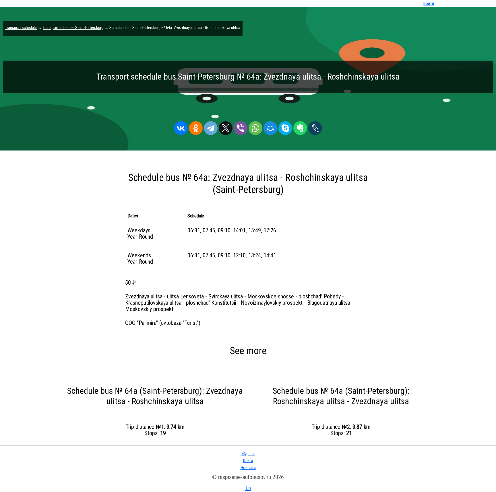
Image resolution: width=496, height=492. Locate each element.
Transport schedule (21, 27)
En (248, 488)
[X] (225, 126)
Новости (248, 467)
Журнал (248, 453)
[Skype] (285, 126)
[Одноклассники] (196, 126)
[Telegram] (211, 126)
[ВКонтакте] (181, 126)
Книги (248, 460)
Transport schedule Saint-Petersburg (73, 27)
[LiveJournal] (315, 126)
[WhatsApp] (255, 126)
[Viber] (240, 126)
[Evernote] (300, 126)
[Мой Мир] (270, 126)
